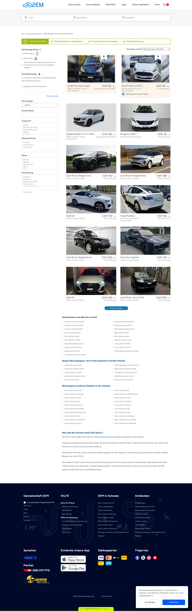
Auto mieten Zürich (73, 390)
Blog (25, 513)
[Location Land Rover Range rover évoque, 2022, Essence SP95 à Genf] (91, 159)
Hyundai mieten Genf (74, 343)
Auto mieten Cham (122, 412)
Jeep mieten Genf (72, 351)
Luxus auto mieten (143, 518)
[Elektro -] (40, 132)
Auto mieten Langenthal (125, 423)
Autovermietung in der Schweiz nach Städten (113, 534)
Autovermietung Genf (34, 34)
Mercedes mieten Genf (124, 329)
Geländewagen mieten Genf (126, 365)
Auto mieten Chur (72, 416)
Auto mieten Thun (122, 397)
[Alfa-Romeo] (40, 164)
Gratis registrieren (140, 4)
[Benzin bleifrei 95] (40, 130)
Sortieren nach (133, 49)
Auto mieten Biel (121, 390)
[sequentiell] (40, 147)
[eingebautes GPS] (40, 182)
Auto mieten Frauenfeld (125, 419)
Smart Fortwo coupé (78, 85)
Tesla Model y (127, 215)
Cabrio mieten (141, 521)
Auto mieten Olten (122, 405)
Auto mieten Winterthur (75, 412)
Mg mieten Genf (121, 332)
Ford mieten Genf (72, 340)
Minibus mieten (141, 514)
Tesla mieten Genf (122, 343)
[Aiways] (40, 162)
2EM (23, 34)
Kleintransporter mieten (145, 510)
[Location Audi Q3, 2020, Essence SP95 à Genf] (91, 281)
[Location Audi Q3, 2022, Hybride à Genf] (91, 199)
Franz (157, 4)
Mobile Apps (140, 503)
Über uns (27, 505)
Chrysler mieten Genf (74, 325)
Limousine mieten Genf (75, 376)
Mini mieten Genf (122, 336)
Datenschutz (106, 596)
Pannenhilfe (66, 510)
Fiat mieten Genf (72, 336)
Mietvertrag (67, 514)
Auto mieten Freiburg (74, 394)
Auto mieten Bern (72, 401)
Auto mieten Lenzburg (124, 416)
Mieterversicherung (70, 507)
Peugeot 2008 (127, 134)
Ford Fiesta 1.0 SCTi (132, 85)
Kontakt (27, 520)
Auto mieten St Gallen (74, 408)
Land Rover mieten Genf (75, 354)
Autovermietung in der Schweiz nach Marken (150, 534)
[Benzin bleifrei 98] (40, 127)
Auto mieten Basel (73, 397)
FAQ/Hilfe (110, 4)
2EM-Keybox (67, 529)
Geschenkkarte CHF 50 (144, 507)
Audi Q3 (69, 215)
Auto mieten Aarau (73, 423)
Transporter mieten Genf (125, 372)
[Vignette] (40, 177)
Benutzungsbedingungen (83, 596)
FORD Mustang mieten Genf (126, 351)
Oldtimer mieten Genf (124, 376)
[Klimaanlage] (40, 184)
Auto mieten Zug (121, 408)
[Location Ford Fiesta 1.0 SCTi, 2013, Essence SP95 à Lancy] (145, 69)
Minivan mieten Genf (123, 380)
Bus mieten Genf (72, 380)
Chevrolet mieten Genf (75, 321)
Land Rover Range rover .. (78, 175)
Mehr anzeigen (116, 308)
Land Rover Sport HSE (131, 297)
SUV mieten (140, 525)
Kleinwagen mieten (143, 529)
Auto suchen (74, 4)
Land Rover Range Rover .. (133, 175)
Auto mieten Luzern (73, 405)
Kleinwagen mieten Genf (125, 369)
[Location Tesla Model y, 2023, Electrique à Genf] (145, 199)
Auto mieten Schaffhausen (126, 394)
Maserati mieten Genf (124, 321)
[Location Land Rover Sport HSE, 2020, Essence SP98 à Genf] (145, 281)
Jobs (26, 509)
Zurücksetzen (52, 96)
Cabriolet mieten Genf (74, 369)
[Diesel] (40, 125)
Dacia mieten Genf (73, 332)
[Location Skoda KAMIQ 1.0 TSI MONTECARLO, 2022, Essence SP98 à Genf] (91, 117)
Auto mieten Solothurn (75, 419)
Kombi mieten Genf (73, 365)
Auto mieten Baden (123, 401)
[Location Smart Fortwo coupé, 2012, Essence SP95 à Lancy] (91, 69)
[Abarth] (40, 160)
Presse (26, 516)
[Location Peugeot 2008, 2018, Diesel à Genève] (145, 117)
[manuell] (40, 142)
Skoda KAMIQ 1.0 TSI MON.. (80, 134)
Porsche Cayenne (129, 257)
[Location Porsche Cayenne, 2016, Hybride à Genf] (145, 241)
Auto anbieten (93, 4)
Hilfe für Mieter (68, 503)
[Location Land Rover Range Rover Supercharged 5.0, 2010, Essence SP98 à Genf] (91, 241)
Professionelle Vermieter (72, 525)
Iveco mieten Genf (122, 347)
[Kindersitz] (40, 179)
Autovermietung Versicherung (74, 521)
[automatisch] (40, 145)
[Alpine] (40, 167)
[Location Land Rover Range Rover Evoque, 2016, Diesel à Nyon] (145, 159)
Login (123, 4)
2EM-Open (66, 532)
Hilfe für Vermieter (69, 518)
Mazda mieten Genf (123, 325)
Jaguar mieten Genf (73, 347)
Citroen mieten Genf (74, 329)
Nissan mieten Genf (123, 340)
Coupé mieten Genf (73, 372)
